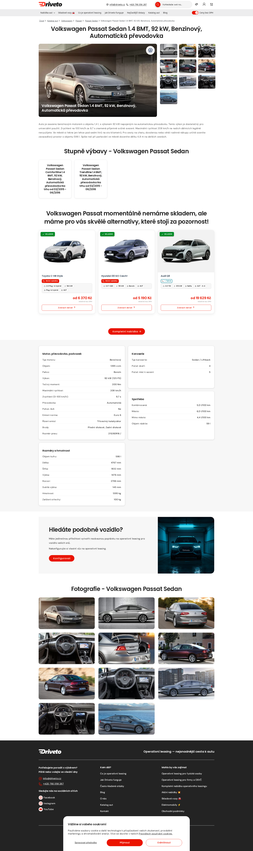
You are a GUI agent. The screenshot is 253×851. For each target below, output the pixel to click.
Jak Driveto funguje (111, 779)
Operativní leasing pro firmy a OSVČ (182, 779)
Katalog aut (106, 804)
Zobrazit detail (65, 307)
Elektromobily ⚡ (171, 804)
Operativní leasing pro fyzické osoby (182, 773)
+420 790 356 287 (138, 4)
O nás (103, 798)
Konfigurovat (62, 558)
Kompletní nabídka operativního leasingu (184, 786)
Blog (102, 792)
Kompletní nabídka (125, 331)
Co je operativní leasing (113, 773)
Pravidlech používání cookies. (155, 833)
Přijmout (125, 842)
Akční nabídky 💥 (171, 792)
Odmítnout (164, 842)
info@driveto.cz (117, 4)
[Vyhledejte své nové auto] (157, 4)
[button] (47, 12)
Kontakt (104, 811)
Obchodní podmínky (173, 811)
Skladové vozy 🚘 (171, 798)
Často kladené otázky (112, 786)
